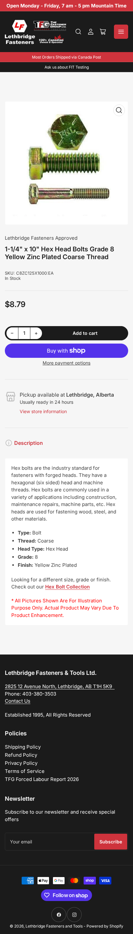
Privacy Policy (21, 763)
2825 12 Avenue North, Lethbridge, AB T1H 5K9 (60, 686)
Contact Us (17, 701)
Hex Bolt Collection (67, 587)
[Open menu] (121, 32)
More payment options (66, 363)
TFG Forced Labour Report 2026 (42, 779)
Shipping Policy (23, 747)
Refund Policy (21, 755)
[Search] (78, 32)
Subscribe (110, 841)
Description (28, 443)
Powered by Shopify (105, 926)
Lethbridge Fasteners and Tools (54, 926)
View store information (43, 411)
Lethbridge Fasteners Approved (41, 238)
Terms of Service (25, 771)
